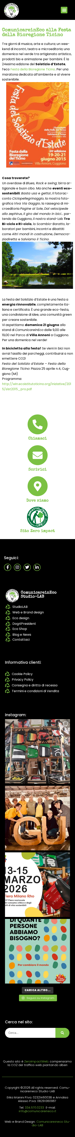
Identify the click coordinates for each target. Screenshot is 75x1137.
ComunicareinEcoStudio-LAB (39, 595)
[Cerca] (62, 1033)
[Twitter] (27, 567)
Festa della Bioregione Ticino (32, 69)
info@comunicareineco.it (37, 1111)
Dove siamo (37, 501)
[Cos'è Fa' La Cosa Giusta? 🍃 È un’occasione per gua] (37, 818)
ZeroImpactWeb (36, 1061)
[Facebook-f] (7, 567)
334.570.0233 (34, 1107)
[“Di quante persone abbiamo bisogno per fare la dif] (37, 951)
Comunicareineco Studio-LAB (51, 1123)
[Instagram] (17, 567)
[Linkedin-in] (37, 567)
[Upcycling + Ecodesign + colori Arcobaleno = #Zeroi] (37, 751)
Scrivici (37, 470)
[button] (64, 10)
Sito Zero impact (37, 531)
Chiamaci (37, 439)
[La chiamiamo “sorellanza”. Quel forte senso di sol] (37, 884)
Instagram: (15, 715)
